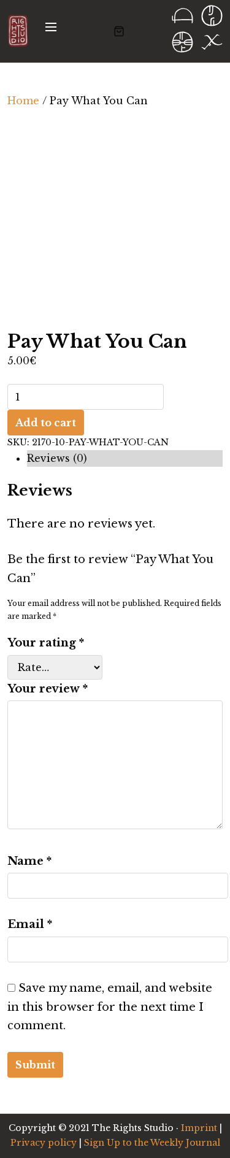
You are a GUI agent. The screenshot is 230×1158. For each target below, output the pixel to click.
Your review (47, 689)
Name (29, 861)
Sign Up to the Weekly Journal (152, 1142)
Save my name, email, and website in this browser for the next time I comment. (109, 1006)
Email (29, 924)
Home (23, 100)
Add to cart (45, 422)
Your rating (45, 643)
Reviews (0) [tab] (57, 458)
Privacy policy (43, 1142)
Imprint (199, 1127)
